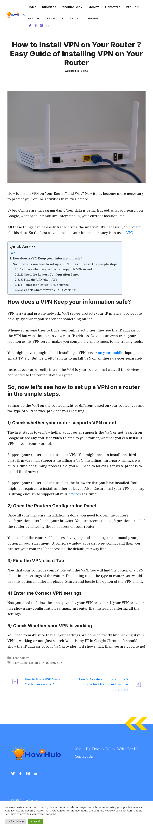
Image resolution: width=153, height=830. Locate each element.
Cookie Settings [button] (15, 821)
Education (70, 18)
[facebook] (20, 773)
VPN (129, 232)
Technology (72, 7)
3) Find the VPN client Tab (38, 280)
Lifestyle (112, 7)
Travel (50, 18)
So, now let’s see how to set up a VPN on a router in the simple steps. (65, 264)
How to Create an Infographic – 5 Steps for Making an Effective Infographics (103, 684)
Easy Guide (20, 663)
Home (32, 7)
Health (33, 18)
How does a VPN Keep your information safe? (47, 258)
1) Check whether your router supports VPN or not (56, 269)
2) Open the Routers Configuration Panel (49, 274)
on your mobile (110, 352)
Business (49, 7)
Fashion (132, 7)
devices (75, 494)
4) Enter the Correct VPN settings (45, 285)
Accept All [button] (35, 821)
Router (50, 663)
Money (94, 7)
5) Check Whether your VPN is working (48, 290)
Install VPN (37, 663)
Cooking (92, 18)
